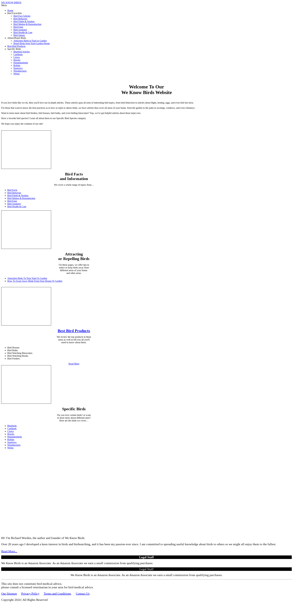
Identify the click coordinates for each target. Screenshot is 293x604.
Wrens (16, 73)
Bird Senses (19, 35)
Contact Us (83, 593)
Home (10, 10)
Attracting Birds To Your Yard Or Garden (27, 278)
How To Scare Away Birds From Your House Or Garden (34, 281)
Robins (16, 65)
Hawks (16, 60)
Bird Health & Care (22, 32)
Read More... (9, 551)
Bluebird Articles (21, 51)
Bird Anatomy (20, 29)
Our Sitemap (9, 593)
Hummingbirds (20, 62)
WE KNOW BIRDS (11, 2)
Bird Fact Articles (21, 16)
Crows (16, 57)
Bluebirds (12, 425)
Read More (74, 363)
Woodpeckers (20, 71)
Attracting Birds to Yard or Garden (30, 40)
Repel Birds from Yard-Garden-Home (31, 43)
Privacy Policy (30, 593)
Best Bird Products (16, 46)
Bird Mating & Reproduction (27, 24)
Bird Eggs (18, 27)
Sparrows (18, 68)
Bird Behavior (20, 18)
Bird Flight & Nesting (23, 21)
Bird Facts (12, 190)
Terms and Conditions (57, 593)
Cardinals (18, 54)
